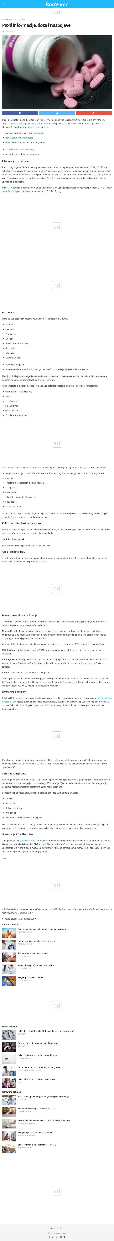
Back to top (57, 1228)
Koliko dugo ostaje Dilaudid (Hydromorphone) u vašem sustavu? (46, 1031)
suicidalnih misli (27, 840)
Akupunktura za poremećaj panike (33, 953)
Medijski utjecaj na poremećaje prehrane (36, 1133)
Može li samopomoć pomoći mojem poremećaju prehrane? (44, 1120)
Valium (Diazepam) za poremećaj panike (36, 965)
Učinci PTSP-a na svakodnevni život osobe (36, 1079)
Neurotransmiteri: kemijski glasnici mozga (36, 941)
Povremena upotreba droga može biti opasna (38, 1043)
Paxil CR (12, 191)
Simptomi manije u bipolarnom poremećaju (37, 1145)
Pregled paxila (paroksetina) (30, 977)
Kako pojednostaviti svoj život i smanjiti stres (37, 1055)
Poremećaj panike (9, 19)
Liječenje (21, 19)
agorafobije (38, 133)
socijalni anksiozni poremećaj (19, 149)
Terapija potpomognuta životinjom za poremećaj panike (42, 929)
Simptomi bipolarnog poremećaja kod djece (37, 1108)
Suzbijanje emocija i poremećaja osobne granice (39, 1067)
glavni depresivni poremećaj (19, 137)
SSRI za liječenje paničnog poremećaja (29, 123)
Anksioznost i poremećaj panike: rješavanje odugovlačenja (43, 1096)
